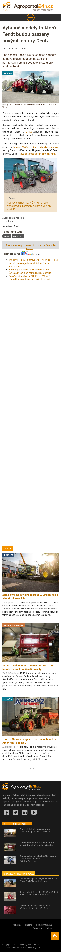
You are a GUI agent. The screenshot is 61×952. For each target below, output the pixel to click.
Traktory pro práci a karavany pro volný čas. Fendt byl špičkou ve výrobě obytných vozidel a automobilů (33, 263)
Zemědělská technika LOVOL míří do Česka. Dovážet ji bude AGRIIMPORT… (38, 858)
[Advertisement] (30, 412)
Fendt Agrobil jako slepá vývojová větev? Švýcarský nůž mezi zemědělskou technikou (30, 271)
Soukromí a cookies (42, 928)
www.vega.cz (34, 947)
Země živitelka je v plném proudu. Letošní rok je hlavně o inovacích (36, 830)
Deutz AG (17, 236)
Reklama (27, 924)
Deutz (29, 131)
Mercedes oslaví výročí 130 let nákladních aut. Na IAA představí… (37, 907)
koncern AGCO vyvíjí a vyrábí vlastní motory (35, 146)
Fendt (6, 236)
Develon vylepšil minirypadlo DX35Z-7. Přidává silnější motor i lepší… (39, 880)
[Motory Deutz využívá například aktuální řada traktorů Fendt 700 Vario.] (30, 101)
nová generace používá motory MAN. (38, 153)
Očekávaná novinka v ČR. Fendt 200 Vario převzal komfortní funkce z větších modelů (29, 206)
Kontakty (17, 924)
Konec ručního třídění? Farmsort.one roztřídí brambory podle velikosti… (38, 843)
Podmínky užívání (43, 924)
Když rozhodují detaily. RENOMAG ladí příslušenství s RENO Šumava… (39, 893)
